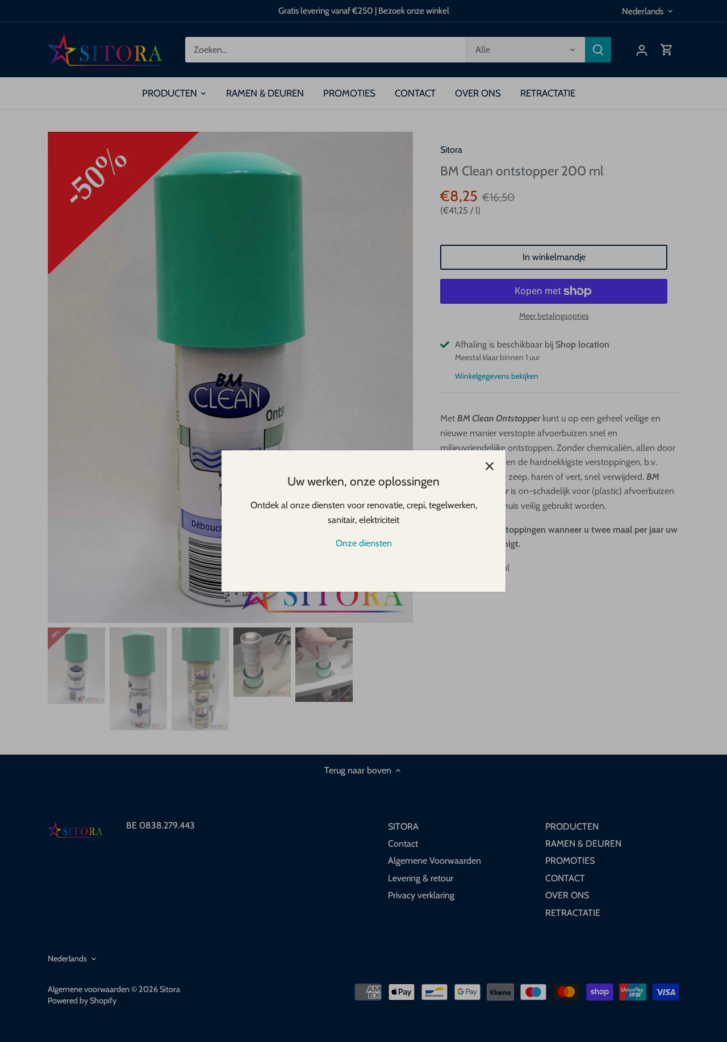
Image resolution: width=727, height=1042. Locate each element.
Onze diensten (364, 543)
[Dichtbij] (489, 466)
